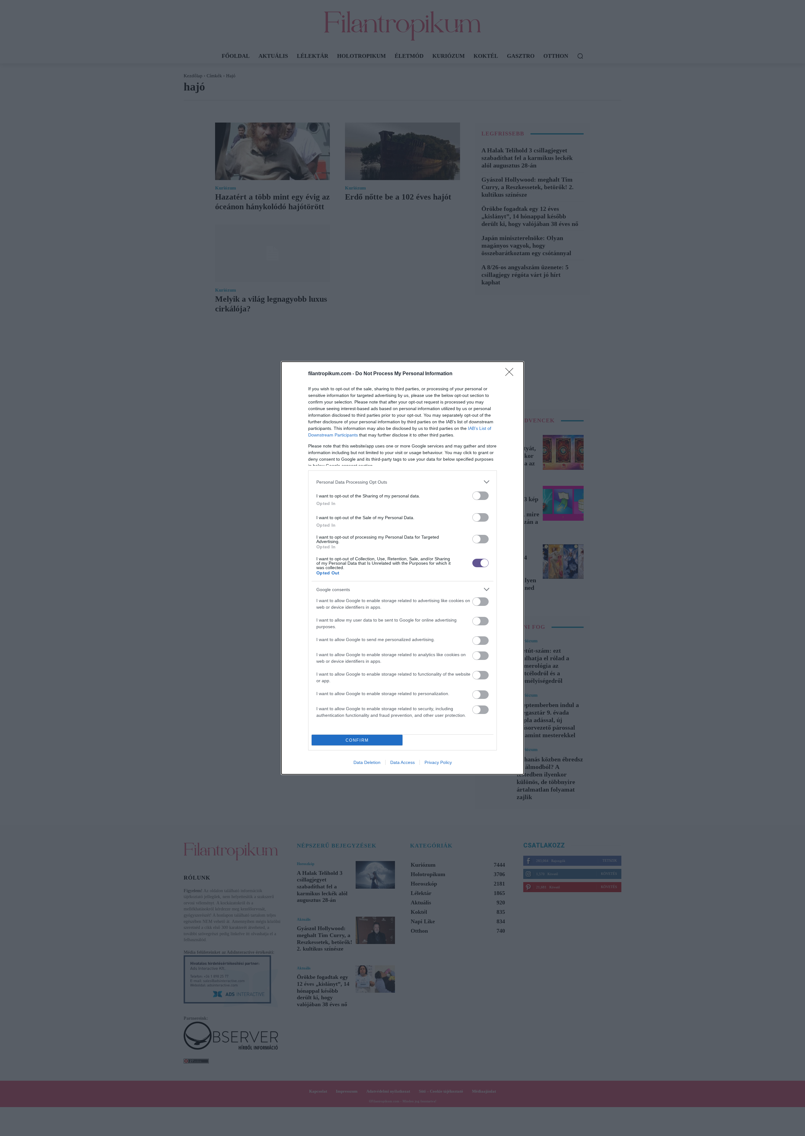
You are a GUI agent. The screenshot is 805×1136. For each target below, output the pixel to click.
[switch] (480, 495)
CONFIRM (357, 740)
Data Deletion (366, 762)
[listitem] (402, 482)
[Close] (511, 374)
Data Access (402, 762)
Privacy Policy (438, 762)
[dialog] (402, 568)
